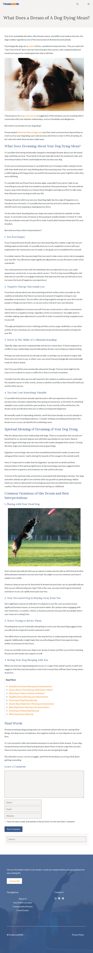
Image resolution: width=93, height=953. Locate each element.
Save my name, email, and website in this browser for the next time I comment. (41, 821)
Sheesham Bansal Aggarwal (30, 132)
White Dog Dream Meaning (21, 714)
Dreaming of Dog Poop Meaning (23, 700)
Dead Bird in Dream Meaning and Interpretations (30, 686)
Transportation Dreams (23, 906)
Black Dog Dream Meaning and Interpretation (29, 707)
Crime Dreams (23, 910)
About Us (23, 899)
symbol (31, 46)
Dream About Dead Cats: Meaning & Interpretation (31, 704)
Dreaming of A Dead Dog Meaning (24, 710)
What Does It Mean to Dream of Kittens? (27, 693)
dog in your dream (29, 115)
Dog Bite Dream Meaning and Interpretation (28, 696)
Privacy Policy (78, 935)
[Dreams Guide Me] (10, 4)
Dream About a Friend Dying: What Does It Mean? (31, 690)
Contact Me (14, 881)
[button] (77, 4)
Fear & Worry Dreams (22, 902)
